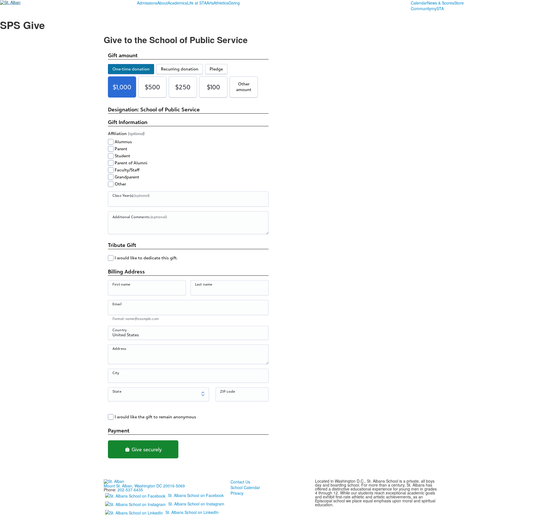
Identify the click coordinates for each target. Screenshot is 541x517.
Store (459, 3)
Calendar (419, 3)
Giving (234, 3)
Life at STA (197, 3)
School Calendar (245, 487)
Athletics (221, 3)
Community (421, 8)
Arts (210, 3)
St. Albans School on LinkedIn (192, 512)
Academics (177, 3)
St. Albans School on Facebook (196, 495)
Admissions (147, 3)
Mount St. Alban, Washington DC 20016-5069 (144, 486)
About (162, 3)
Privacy (236, 493)
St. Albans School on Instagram (196, 504)
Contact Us (240, 482)
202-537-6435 (130, 489)
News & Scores (440, 3)
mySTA (437, 8)
